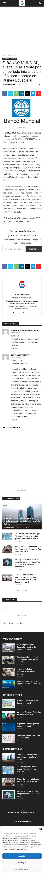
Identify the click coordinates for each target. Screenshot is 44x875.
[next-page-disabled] (7, 608)
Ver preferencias (22, 869)
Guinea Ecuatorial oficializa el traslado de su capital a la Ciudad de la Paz (22, 521)
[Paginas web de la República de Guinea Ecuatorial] (8, 727)
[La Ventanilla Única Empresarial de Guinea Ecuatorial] (8, 672)
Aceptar (22, 856)
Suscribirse (33, 249)
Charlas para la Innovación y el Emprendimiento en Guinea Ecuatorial (29, 659)
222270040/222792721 (21, 355)
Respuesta (14, 348)
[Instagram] (19, 312)
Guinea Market (10, 84)
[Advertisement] (22, 31)
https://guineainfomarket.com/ (22, 298)
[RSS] (25, 312)
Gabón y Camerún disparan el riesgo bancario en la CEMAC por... (28, 793)
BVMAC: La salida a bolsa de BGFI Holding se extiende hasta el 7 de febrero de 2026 (28, 549)
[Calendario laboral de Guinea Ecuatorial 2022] (8, 738)
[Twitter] (10, 93)
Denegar (22, 862)
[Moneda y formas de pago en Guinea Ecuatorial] (8, 703)
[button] (40, 829)
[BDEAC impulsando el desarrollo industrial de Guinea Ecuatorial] (8, 647)
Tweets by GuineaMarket (12, 623)
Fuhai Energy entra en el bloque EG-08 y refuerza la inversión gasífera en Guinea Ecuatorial (27, 536)
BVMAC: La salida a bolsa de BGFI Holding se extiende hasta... (28, 781)
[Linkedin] (21, 93)
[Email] (27, 93)
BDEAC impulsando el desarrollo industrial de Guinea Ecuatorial (26, 647)
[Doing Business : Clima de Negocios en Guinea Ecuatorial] (8, 684)
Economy (13, 58)
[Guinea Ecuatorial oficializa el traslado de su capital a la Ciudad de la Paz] (22, 516)
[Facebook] (4, 93)
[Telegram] (33, 93)
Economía (11, 55)
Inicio (4, 55)
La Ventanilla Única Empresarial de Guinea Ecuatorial (26, 671)
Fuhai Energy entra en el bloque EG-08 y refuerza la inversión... (27, 769)
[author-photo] (22, 291)
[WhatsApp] (16, 93)
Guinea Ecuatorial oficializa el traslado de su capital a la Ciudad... (28, 757)
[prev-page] (4, 608)
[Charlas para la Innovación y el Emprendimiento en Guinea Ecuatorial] (8, 660)
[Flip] (38, 93)
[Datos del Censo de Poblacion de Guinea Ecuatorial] (8, 715)
